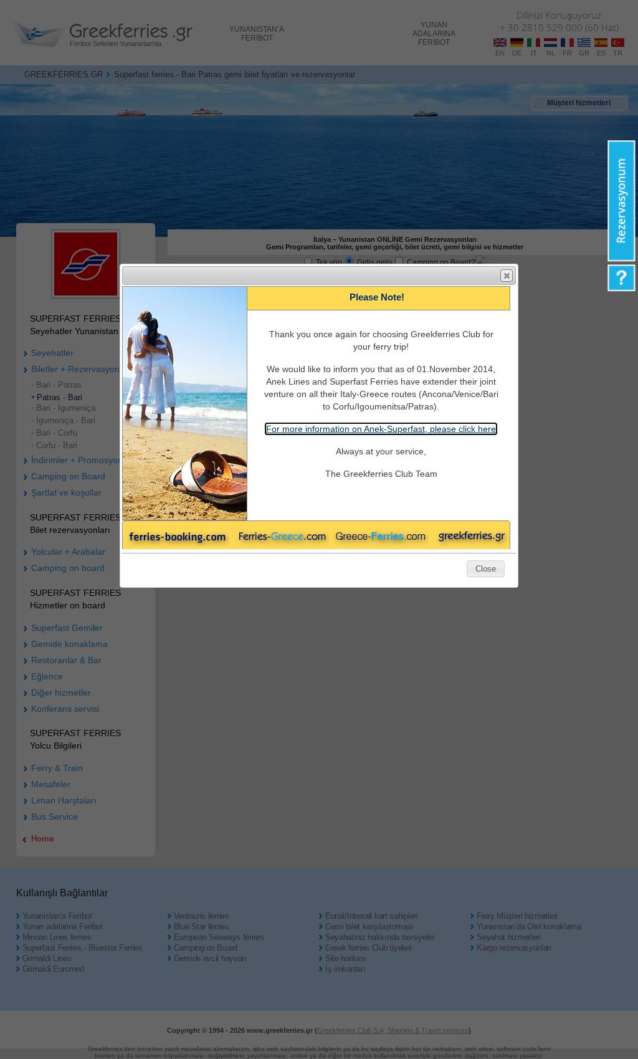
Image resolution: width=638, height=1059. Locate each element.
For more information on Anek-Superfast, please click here (381, 429)
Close (506, 275)
